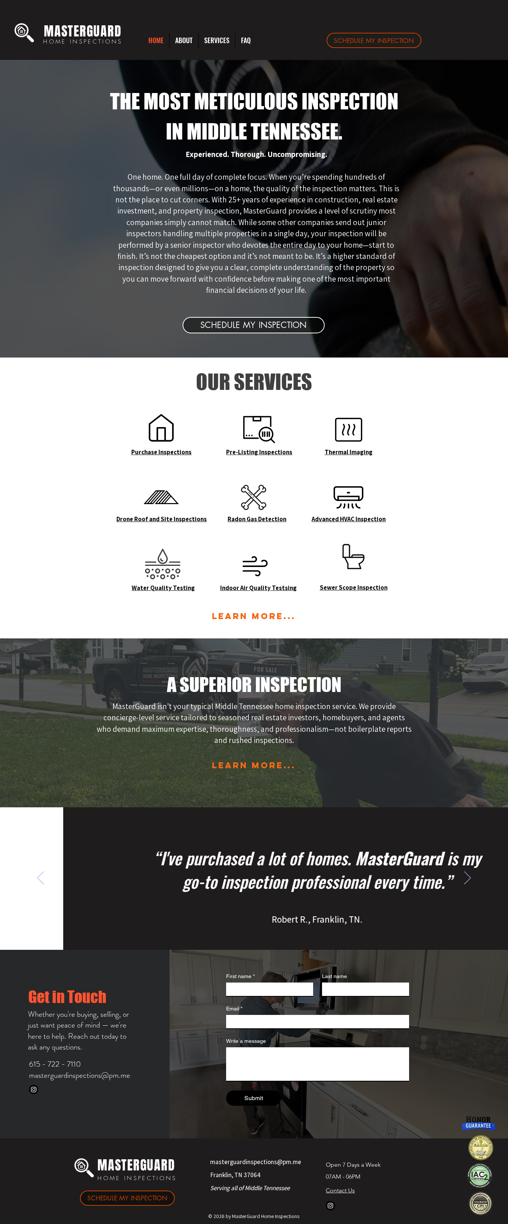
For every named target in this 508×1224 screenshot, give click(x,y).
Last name (334, 976)
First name (240, 976)
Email (234, 1009)
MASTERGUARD (82, 31)
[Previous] (40, 878)
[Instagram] (33, 1089)
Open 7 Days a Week (354, 1164)
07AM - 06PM (343, 1176)
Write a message (246, 1041)
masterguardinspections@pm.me (79, 1075)
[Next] (467, 878)
